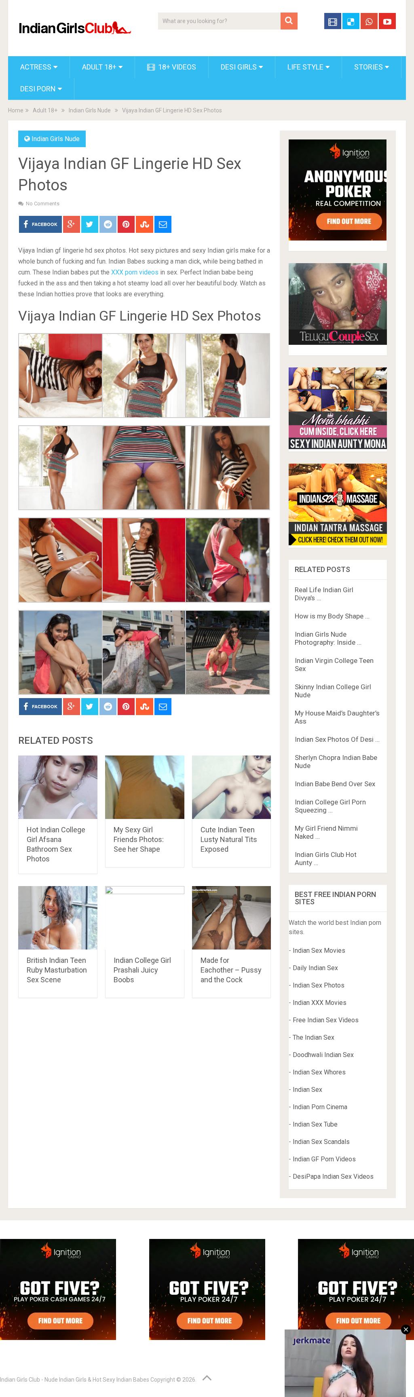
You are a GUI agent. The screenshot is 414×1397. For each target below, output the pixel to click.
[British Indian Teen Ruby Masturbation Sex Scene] (57, 918)
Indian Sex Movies (319, 950)
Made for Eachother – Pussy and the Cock (231, 970)
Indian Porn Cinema (320, 1107)
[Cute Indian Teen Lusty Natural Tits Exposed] (231, 787)
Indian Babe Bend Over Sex (335, 784)
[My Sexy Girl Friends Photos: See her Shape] (144, 787)
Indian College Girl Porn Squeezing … (330, 806)
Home (15, 110)
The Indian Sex (313, 1037)
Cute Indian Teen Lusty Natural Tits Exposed (229, 839)
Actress (35, 67)
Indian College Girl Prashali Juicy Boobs (142, 970)
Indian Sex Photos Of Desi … (337, 739)
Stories (368, 67)
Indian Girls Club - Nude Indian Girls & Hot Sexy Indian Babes (74, 1379)
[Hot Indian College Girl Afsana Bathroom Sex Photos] (57, 787)
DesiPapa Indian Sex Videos (333, 1176)
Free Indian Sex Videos (326, 1020)
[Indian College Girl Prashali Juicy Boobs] (144, 918)
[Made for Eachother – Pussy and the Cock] (231, 918)
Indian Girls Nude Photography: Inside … (328, 638)
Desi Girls (239, 67)
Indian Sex (307, 1089)
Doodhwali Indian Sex (323, 1055)
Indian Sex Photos (318, 985)
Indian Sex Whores (319, 1072)
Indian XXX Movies (319, 1003)
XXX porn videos (134, 272)
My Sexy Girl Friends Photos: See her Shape (139, 839)
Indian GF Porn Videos (324, 1159)
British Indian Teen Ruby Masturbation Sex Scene (57, 970)
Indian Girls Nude (90, 110)
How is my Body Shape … (332, 616)
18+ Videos (176, 67)
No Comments (42, 203)
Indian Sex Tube (315, 1124)
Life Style (305, 67)
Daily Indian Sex (315, 968)
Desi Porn (38, 88)
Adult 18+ (99, 67)
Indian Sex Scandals (321, 1142)
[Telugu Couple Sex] (338, 342)
